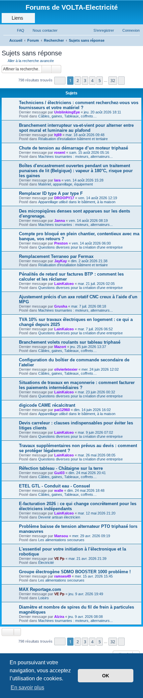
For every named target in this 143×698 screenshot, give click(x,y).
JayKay (60, 261)
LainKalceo (64, 284)
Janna (59, 221)
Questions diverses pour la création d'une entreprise (80, 247)
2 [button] (77, 80)
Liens (17, 18)
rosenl (59, 152)
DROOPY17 (64, 198)
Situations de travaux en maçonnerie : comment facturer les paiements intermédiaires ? (77, 385)
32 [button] (112, 80)
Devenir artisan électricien (59, 517)
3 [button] (85, 80)
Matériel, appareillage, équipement (65, 184)
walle (58, 490)
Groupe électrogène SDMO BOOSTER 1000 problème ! (75, 571)
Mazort (60, 347)
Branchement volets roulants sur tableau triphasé (69, 342)
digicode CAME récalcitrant (47, 405)
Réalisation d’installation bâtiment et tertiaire (73, 139)
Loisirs (43, 598)
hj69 (58, 135)
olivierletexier (65, 369)
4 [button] (92, 80)
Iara (57, 180)
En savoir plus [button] (27, 687)
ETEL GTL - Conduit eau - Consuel (54, 485)
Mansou (61, 536)
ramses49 (62, 576)
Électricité (46, 563)
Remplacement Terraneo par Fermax (56, 256)
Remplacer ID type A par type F (51, 193)
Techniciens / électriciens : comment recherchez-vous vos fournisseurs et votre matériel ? (78, 105)
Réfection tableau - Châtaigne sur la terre (61, 468)
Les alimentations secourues (61, 540)
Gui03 (59, 473)
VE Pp (59, 559)
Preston (61, 243)
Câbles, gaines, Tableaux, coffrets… (67, 116)
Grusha (60, 306)
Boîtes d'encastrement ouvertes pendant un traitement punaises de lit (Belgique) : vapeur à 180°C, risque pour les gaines (76, 170)
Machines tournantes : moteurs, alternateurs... (75, 156)
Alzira (59, 617)
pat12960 (62, 410)
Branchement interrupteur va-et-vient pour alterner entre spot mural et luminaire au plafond (76, 128)
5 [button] (99, 80)
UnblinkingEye (67, 112)
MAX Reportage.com (40, 589)
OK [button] (105, 675)
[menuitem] (17, 30)
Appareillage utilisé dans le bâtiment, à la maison (76, 202)
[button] (60, 80)
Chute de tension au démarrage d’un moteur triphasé (73, 147)
